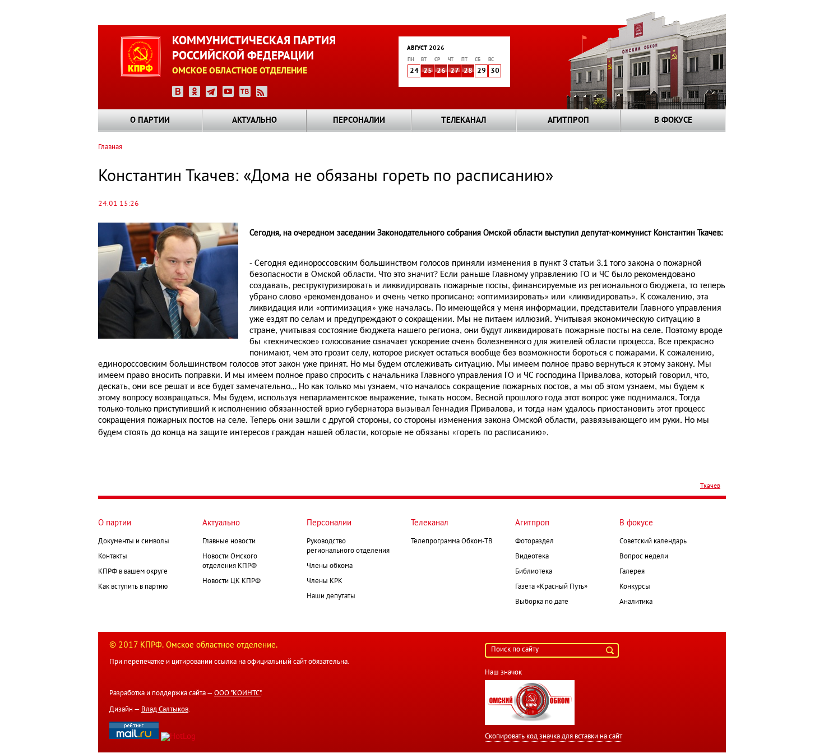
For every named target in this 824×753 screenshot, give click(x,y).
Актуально (254, 120)
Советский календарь (653, 541)
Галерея (632, 572)
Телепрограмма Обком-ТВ (452, 541)
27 (454, 71)
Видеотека (532, 556)
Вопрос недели (643, 556)
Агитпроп (568, 120)
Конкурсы (634, 587)
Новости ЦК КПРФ (231, 581)
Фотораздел (534, 541)
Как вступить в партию (133, 587)
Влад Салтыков (164, 709)
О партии (150, 120)
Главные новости (229, 541)
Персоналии (359, 120)
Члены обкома (330, 566)
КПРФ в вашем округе (133, 572)
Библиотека (533, 572)
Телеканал (463, 120)
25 (427, 71)
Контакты (112, 556)
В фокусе (673, 120)
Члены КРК (324, 581)
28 (468, 71)
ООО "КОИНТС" (237, 693)
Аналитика (635, 602)
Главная (110, 147)
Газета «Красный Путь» (551, 587)
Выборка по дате (541, 602)
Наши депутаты (331, 596)
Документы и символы (133, 541)
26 (441, 71)
